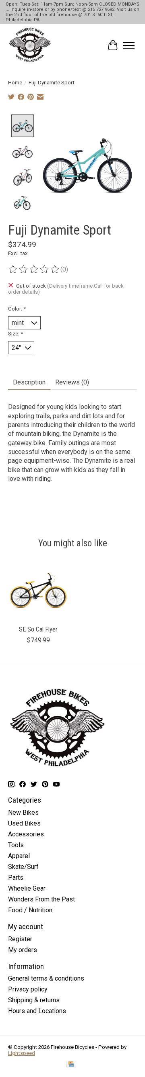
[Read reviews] (34, 269)
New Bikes (23, 812)
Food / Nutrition (30, 910)
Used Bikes (24, 823)
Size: (15, 334)
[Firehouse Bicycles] (30, 45)
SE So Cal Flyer (38, 629)
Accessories (26, 834)
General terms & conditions (46, 978)
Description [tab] (29, 382)
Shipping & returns (34, 1000)
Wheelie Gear (27, 888)
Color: (17, 309)
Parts (15, 877)
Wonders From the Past (41, 899)
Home (15, 83)
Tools (16, 845)
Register (20, 939)
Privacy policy (28, 989)
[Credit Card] (71, 1065)
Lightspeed (21, 1053)
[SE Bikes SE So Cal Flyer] (38, 590)
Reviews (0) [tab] (72, 382)
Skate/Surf (23, 867)
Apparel (19, 856)
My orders (22, 950)
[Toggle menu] (129, 45)
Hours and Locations (37, 1011)
